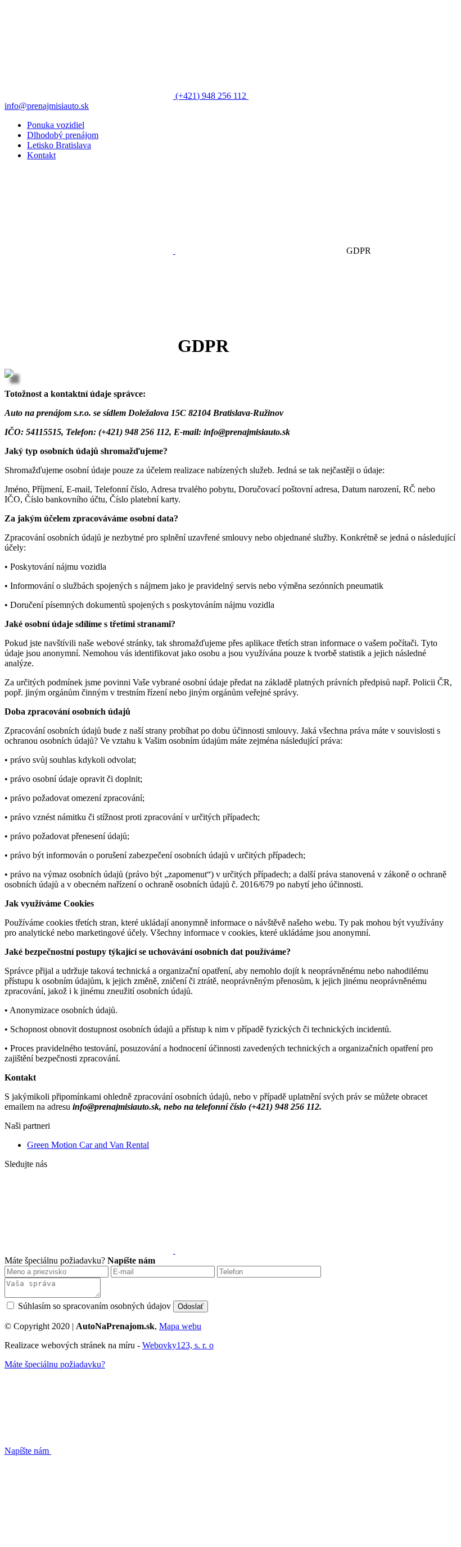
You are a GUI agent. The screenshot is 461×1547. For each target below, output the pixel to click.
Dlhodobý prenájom (62, 135)
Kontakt (41, 155)
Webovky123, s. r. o (178, 1345)
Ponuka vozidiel (55, 125)
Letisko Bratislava (59, 145)
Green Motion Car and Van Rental (88, 1145)
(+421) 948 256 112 (210, 95)
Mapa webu (180, 1326)
